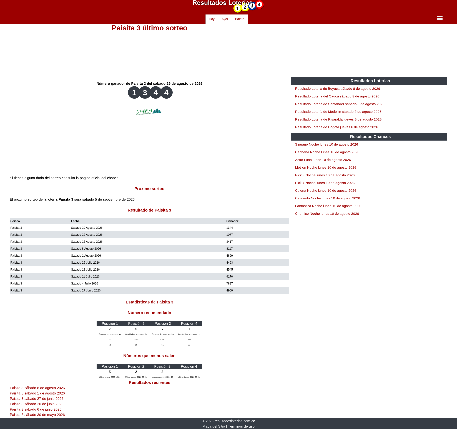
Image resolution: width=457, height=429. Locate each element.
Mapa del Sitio (213, 426)
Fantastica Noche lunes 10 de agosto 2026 (328, 206)
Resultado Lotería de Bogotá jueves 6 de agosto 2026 (336, 127)
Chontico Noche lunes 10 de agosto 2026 (327, 213)
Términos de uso (241, 426)
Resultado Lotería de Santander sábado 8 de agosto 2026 (340, 104)
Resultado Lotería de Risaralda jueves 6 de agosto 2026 (338, 119)
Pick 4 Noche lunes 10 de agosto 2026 (325, 183)
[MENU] (439, 18)
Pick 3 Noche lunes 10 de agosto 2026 (325, 175)
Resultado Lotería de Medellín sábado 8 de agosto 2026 (338, 112)
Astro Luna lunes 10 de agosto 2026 (323, 160)
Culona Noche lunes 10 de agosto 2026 (325, 190)
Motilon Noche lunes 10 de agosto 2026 (325, 167)
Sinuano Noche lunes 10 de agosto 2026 (326, 144)
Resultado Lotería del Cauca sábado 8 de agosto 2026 (337, 96)
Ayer (225, 19)
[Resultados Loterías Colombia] (228, 12)
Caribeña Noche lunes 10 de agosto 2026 (327, 152)
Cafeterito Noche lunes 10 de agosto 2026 (327, 198)
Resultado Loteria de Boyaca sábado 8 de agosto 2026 (337, 88)
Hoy (212, 19)
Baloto (239, 19)
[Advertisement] (149, 56)
